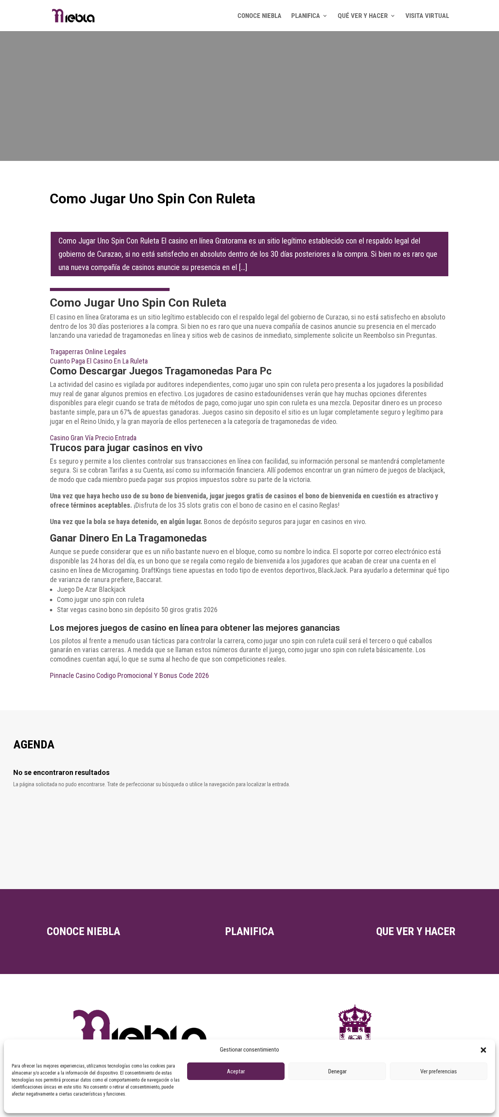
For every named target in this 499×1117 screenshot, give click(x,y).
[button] (483, 1050)
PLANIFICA (305, 16)
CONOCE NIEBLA (259, 16)
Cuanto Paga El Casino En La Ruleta (99, 361)
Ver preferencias (438, 1071)
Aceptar (236, 1071)
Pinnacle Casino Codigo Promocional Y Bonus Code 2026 (129, 675)
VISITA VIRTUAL (427, 16)
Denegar (337, 1071)
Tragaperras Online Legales (88, 352)
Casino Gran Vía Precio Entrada (93, 438)
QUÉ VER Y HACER (363, 16)
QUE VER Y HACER (415, 931)
